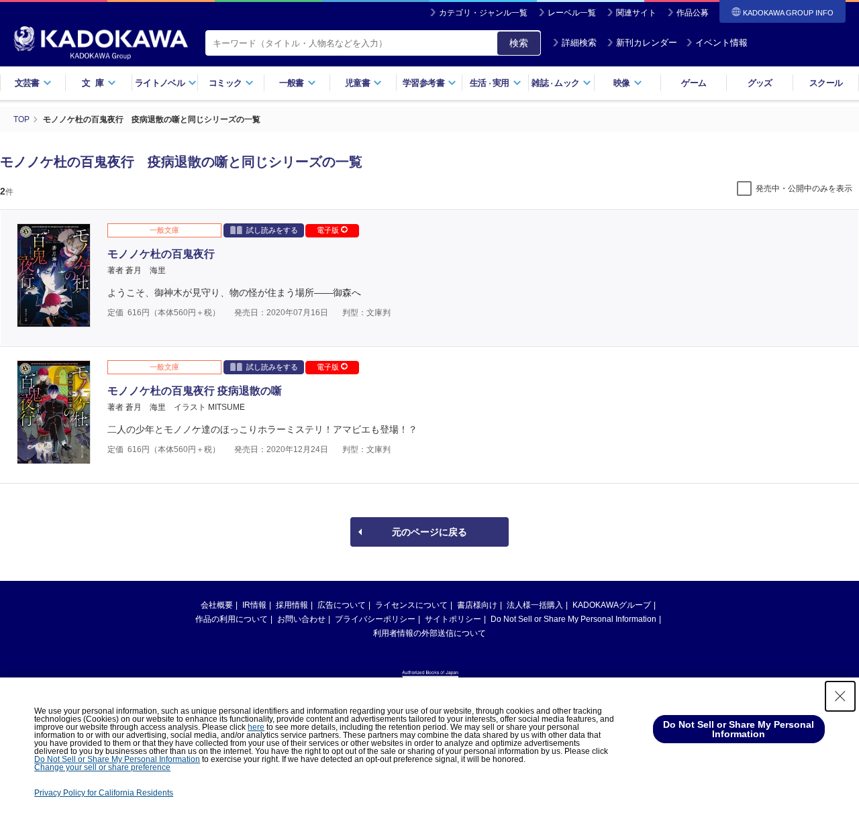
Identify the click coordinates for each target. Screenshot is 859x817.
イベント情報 (721, 43)
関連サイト (636, 12)
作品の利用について (231, 619)
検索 (518, 43)
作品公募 (692, 12)
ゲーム (693, 83)
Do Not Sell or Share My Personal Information (573, 619)
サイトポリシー (453, 619)
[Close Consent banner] (840, 696)
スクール (825, 83)
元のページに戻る (429, 532)
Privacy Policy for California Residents (103, 793)
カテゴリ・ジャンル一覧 (483, 12)
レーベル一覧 (572, 12)
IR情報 (254, 605)
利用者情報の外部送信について (429, 633)
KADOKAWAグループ (611, 605)
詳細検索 (579, 43)
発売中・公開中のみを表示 (804, 188)
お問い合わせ (301, 619)
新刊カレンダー (646, 43)
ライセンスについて (411, 605)
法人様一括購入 (535, 605)
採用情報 (292, 605)
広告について (341, 605)
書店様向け (477, 605)
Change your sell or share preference (102, 767)
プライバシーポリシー (375, 619)
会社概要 (217, 605)
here (256, 727)
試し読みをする (272, 230)
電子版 (329, 230)
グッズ (760, 83)
